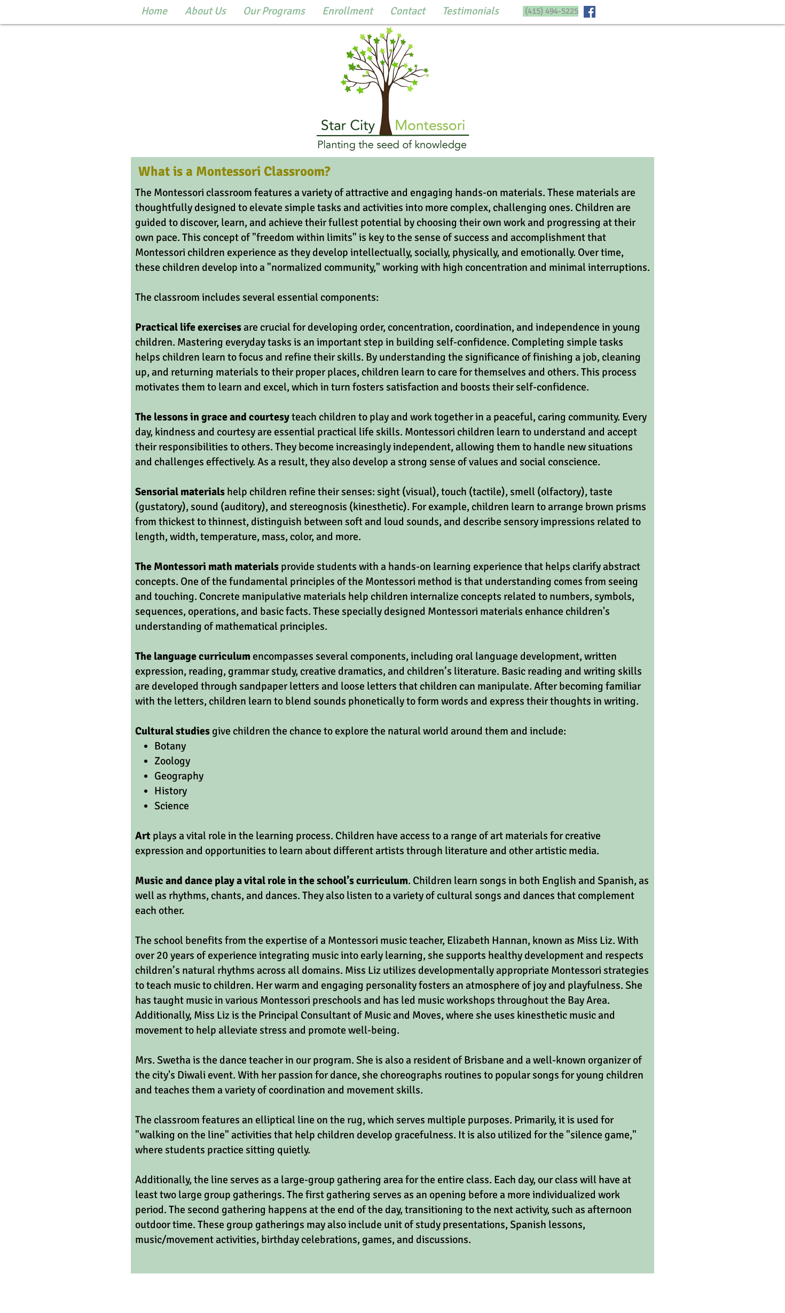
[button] (205, 11)
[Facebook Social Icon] (589, 12)
